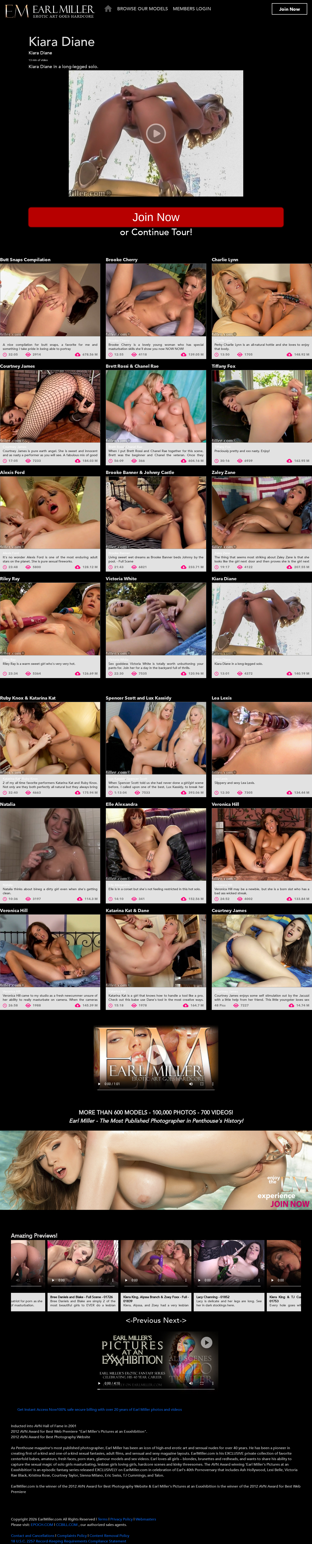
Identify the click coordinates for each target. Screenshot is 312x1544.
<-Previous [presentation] (143, 1320)
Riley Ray (10, 579)
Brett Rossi (116, 447)
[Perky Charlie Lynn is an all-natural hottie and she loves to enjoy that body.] (262, 300)
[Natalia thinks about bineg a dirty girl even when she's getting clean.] (50, 844)
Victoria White (121, 579)
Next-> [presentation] (175, 1320)
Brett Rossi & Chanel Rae (132, 366)
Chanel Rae (134, 447)
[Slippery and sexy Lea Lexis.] (262, 738)
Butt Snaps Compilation (25, 260)
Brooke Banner (119, 553)
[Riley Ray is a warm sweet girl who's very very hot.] (50, 619)
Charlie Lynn (225, 260)
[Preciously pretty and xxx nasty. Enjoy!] (262, 406)
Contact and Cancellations (32, 1535)
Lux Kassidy (116, 779)
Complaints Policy (72, 1535)
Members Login (192, 9)
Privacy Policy (121, 1519)
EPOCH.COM (42, 1524)
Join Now (289, 9)
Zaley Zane (223, 472)
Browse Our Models (142, 9)
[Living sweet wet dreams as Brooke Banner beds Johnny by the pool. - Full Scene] (156, 512)
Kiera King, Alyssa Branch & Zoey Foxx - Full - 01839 (156, 1299)
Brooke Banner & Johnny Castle (140, 472)
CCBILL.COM (67, 1524)
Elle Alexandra (121, 804)
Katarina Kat (11, 779)
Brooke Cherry (121, 260)
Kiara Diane (40, 53)
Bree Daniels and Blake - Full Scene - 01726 (81, 1297)
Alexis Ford (12, 472)
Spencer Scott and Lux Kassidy (138, 698)
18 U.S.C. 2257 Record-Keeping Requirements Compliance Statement (68, 1541)
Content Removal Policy (109, 1535)
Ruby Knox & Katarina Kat (28, 698)
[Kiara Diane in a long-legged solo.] (262, 619)
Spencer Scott (137, 779)
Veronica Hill (225, 804)
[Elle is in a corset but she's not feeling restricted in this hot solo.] (156, 844)
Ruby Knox (30, 779)
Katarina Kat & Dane (127, 911)
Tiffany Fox (223, 366)
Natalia (7, 804)
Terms (103, 1519)
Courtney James (17, 366)
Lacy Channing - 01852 (213, 1297)
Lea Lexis (222, 698)
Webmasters (145, 1519)
